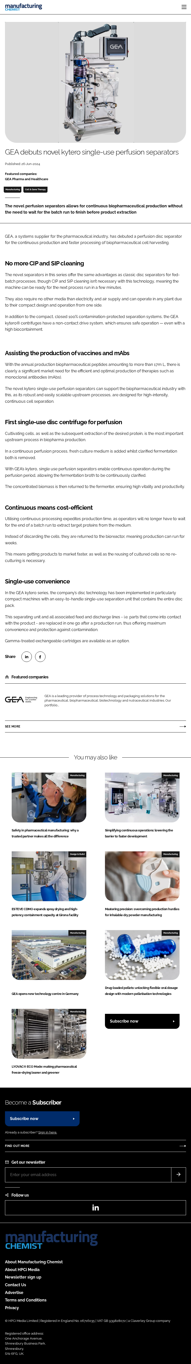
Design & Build (77, 854)
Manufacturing (12, 189)
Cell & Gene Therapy (35, 189)
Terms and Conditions (26, 1300)
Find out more (17, 1146)
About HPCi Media (22, 1269)
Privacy (12, 1307)
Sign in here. (47, 1132)
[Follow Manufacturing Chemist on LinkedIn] (95, 1209)
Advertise (14, 1292)
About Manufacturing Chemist (34, 1262)
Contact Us (15, 1285)
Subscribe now (124, 1021)
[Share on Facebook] (40, 656)
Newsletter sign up (23, 1277)
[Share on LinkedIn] (26, 656)
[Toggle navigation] (184, 7)
